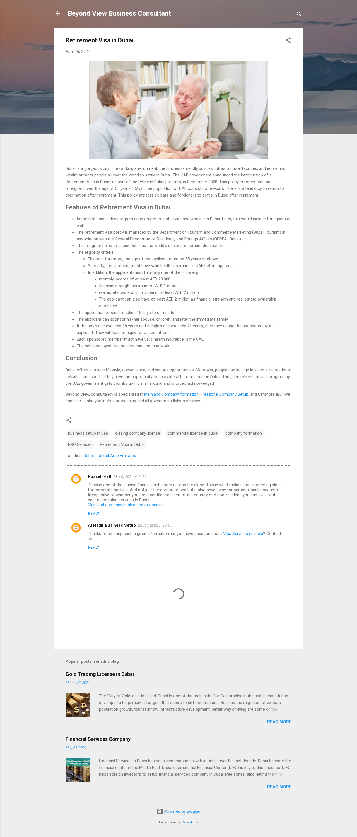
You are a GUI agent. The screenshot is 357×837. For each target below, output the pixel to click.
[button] (288, 41)
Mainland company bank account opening (126, 504)
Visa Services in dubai (243, 533)
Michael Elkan (190, 822)
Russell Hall (99, 476)
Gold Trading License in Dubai (100, 674)
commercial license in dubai (192, 433)
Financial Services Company (98, 739)
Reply (93, 513)
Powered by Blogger (182, 811)
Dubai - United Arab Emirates (110, 455)
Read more (279, 721)
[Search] (299, 15)
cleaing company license (137, 433)
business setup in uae (88, 433)
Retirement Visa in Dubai (122, 444)
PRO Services (80, 444)
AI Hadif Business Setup (112, 525)
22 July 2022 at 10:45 (154, 525)
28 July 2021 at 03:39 (129, 477)
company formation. (244, 433)
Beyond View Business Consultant (119, 13)
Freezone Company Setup (224, 394)
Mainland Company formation (171, 394)
